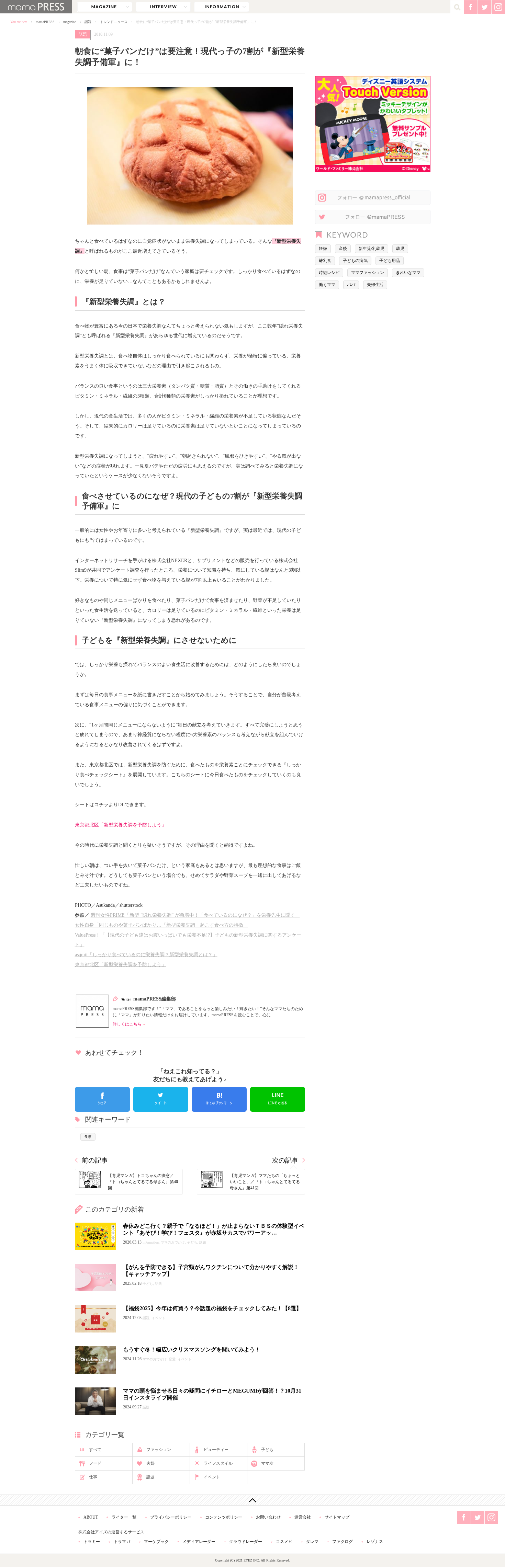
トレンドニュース (113, 22)
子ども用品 (389, 260)
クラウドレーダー (245, 1541)
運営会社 (302, 1517)
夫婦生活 (375, 284)
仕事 (93, 1477)
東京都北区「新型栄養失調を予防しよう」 (120, 824)
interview (163, 7)
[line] (277, 1099)
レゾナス (375, 1541)
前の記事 (95, 1160)
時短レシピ (329, 272)
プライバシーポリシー (170, 1517)
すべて (95, 1449)
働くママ (327, 284)
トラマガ (122, 1541)
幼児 (400, 248)
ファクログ (342, 1541)
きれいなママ (408, 272)
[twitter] (160, 1099)
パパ (351, 284)
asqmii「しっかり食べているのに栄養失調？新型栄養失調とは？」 (146, 954)
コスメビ (284, 1541)
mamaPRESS (45, 22)
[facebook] (102, 1099)
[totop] (252, 1500)
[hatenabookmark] (219, 1099)
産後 (343, 248)
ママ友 (267, 1463)
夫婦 (150, 1463)
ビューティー (216, 1449)
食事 (88, 1136)
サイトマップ (337, 1517)
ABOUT (90, 1517)
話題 (88, 22)
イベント (212, 1477)
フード (95, 1463)
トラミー (91, 1541)
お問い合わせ (268, 1517)
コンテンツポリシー (223, 1517)
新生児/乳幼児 (371, 248)
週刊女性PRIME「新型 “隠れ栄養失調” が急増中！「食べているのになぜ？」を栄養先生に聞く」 (195, 915)
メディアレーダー (198, 1541)
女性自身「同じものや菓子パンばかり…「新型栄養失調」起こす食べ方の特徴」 (161, 925)
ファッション (158, 1449)
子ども (267, 1449)
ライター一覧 (124, 1517)
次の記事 (285, 1160)
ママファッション (367, 272)
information (221, 7)
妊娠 (323, 248)
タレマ (312, 1541)
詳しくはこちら (127, 1024)
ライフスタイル (218, 1463)
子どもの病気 (355, 260)
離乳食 (325, 260)
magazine (104, 7)
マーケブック (156, 1541)
